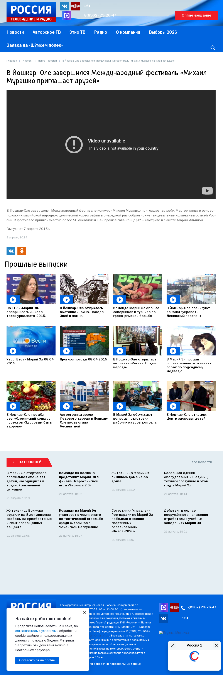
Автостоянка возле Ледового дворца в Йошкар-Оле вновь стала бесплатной (84, 420)
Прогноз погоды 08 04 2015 (83, 359)
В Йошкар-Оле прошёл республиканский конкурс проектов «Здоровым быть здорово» (29, 420)
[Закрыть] (84, 612)
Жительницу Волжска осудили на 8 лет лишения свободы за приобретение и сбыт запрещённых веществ (29, 519)
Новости (27, 61)
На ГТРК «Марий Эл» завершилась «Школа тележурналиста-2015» (26, 312)
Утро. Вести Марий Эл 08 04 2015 (30, 361)
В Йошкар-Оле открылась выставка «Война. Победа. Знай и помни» (82, 312)
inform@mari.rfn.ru (97, 636)
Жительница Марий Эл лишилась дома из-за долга (131, 477)
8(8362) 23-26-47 (100, 15)
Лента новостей (47, 61)
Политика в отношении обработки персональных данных (100, 664)
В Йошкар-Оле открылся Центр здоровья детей (187, 416)
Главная (12, 61)
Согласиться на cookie (37, 660)
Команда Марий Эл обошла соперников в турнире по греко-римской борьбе (136, 312)
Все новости (201, 462)
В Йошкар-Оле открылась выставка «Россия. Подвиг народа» (135, 363)
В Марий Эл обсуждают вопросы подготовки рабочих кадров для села (135, 418)
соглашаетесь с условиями (36, 631)
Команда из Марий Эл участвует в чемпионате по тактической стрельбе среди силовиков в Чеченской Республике (81, 519)
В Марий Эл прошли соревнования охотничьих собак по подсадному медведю (189, 365)
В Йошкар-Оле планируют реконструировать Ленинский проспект (188, 312)
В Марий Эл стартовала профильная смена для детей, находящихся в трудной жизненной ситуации (27, 481)
